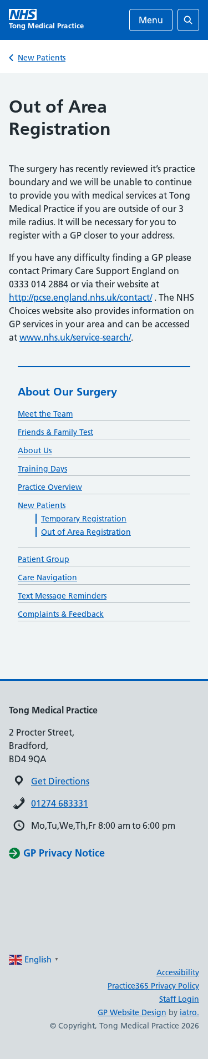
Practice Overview (50, 487)
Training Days (42, 469)
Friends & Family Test (55, 432)
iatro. (189, 1012)
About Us (35, 450)
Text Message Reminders (62, 596)
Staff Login (179, 999)
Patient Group (43, 559)
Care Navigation (47, 577)
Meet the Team (45, 414)
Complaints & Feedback (61, 614)
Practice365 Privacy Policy (153, 986)
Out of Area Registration (86, 532)
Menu (151, 20)
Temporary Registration (83, 519)
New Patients (41, 58)
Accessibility (177, 972)
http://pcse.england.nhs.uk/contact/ (80, 297)
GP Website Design (132, 1012)
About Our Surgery (67, 391)
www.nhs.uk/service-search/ (75, 337)
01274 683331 (59, 803)
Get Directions (60, 781)
